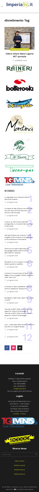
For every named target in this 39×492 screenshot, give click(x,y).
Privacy (23, 414)
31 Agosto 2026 (12, 202)
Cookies (16, 414)
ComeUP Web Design (25, 489)
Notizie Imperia (19, 465)
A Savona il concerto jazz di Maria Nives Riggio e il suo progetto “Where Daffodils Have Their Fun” (18, 275)
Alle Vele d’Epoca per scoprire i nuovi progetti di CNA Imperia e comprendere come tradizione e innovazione (18, 237)
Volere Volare (19, 461)
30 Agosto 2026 (12, 229)
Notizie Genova (19, 474)
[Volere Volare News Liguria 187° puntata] (19, 38)
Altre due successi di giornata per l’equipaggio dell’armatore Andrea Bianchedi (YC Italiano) (16, 251)
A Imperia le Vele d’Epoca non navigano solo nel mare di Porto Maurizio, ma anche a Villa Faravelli (18, 211)
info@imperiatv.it (19, 389)
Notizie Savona (19, 470)
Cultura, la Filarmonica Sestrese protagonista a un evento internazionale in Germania (18, 224)
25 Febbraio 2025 (21, 60)
